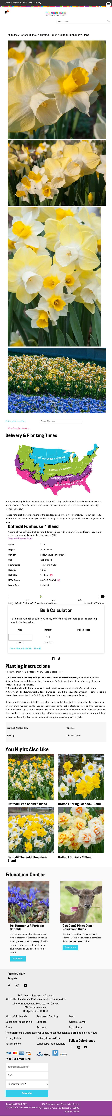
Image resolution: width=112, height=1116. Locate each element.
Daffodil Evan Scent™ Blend (27, 804)
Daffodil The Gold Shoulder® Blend (27, 859)
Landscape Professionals (32, 999)
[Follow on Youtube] (25, 985)
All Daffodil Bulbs (47, 35)
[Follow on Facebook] (9, 985)
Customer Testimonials (19, 1022)
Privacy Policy (13, 1038)
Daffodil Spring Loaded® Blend (79, 804)
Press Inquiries (57, 999)
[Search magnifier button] (108, 20)
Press (9, 1027)
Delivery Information (48, 1038)
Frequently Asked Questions (53, 1033)
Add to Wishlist (96, 603)
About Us (11, 999)
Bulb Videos (75, 1027)
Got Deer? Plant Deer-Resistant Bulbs (78, 927)
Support (41, 1022)
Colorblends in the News (83, 1033)
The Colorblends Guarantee (21, 1033)
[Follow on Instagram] (17, 985)
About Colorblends (16, 1016)
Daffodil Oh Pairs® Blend (75, 857)
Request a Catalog (42, 995)
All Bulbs (13, 35)
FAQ (20, 995)
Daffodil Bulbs (28, 35)
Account (42, 1027)
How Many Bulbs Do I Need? (26, 649)
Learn (27, 995)
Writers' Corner (77, 1022)
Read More (17, 959)
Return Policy (13, 1043)
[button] (108, 4)
